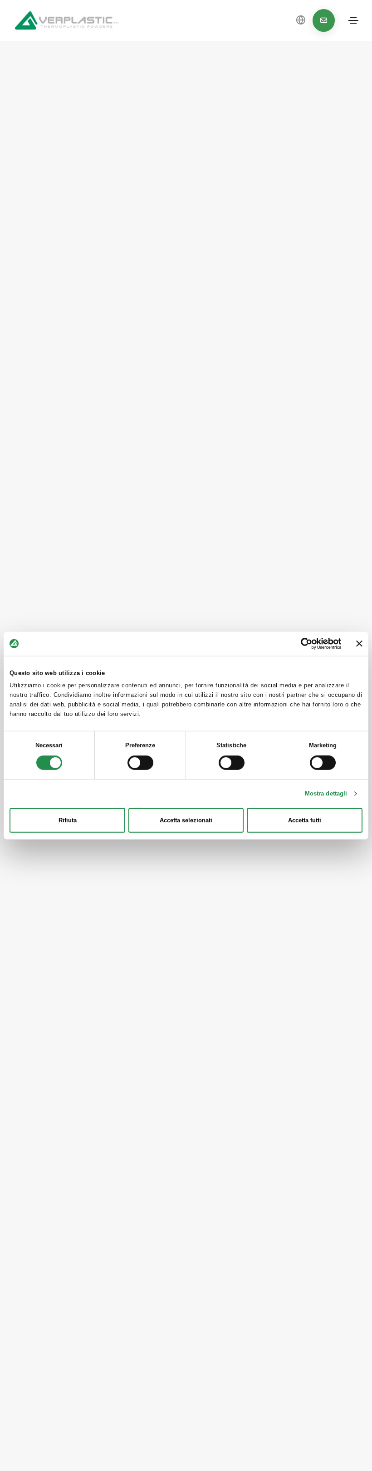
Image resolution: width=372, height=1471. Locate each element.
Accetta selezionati (186, 820)
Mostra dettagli (326, 793)
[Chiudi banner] (359, 643)
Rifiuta (68, 820)
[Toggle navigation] (353, 20)
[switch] (140, 763)
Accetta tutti (304, 820)
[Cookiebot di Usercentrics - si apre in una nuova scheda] (302, 644)
